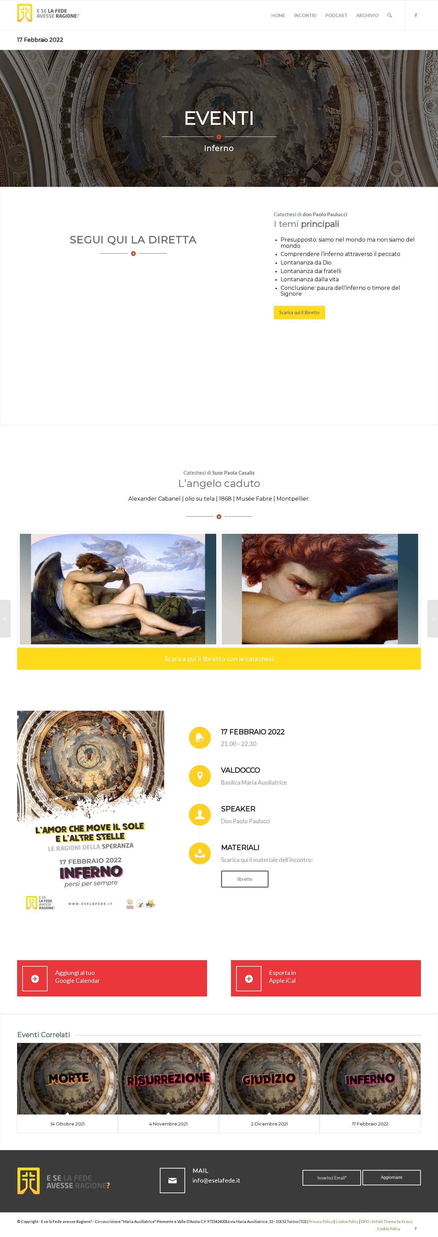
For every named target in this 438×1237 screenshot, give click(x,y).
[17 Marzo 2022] (432, 618)
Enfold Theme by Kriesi (392, 1221)
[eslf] (51, 15)
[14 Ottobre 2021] (67, 1078)
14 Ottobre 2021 (68, 1123)
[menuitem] (278, 15)
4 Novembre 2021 (168, 1123)
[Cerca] (389, 15)
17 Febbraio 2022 (40, 40)
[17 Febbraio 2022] (370, 1078)
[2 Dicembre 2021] (269, 1078)
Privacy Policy (321, 1221)
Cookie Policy (347, 1221)
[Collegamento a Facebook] (416, 15)
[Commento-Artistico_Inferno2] (320, 589)
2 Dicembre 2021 (269, 1123)
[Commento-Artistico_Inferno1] (118, 589)
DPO (365, 1221)
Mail (201, 1170)
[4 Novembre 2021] (168, 1078)
